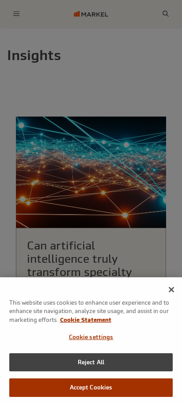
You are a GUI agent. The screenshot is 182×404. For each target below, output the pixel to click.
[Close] (171, 289)
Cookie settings (91, 337)
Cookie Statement (85, 320)
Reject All (91, 362)
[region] (91, 340)
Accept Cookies (91, 387)
